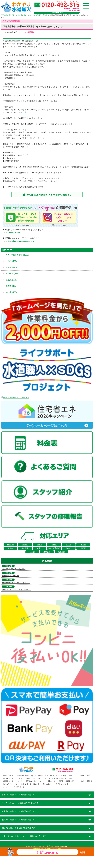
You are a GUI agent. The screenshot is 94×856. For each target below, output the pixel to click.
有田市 (54, 545)
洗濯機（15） (11, 286)
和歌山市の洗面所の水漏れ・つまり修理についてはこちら (49, 195)
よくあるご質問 (83, 781)
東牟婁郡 (61, 552)
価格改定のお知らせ (10, 576)
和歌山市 (10, 545)
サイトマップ (60, 784)
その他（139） (12, 292)
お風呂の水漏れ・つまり (62, 778)
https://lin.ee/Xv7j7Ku (12, 232)
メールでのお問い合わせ (56, 12)
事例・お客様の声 (66, 781)
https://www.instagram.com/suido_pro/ (19, 241)
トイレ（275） (12, 267)
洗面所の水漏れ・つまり (12, 781)
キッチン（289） (13, 274)
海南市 (25, 545)
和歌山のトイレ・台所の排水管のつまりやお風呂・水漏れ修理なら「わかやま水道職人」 (39, 775)
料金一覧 (51, 781)
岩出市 (39, 548)
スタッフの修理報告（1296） (18, 255)
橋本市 (39, 545)
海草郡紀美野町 (54, 548)
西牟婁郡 (46, 552)
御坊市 (68, 545)
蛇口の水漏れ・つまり (35, 781)
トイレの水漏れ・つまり (12, 778)
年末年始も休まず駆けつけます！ (16, 583)
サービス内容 (84, 775)
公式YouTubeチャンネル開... (13, 569)
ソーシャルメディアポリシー (14, 787)
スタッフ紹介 (20, 784)
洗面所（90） (11, 280)
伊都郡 (68, 548)
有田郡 (83, 548)
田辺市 (83, 545)
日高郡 (32, 552)
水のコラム (7, 784)
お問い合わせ (46, 784)
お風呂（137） (12, 261)
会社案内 (33, 784)
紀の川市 (25, 548)
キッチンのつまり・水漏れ (37, 778)
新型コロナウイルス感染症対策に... (16, 590)
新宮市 (10, 548)
